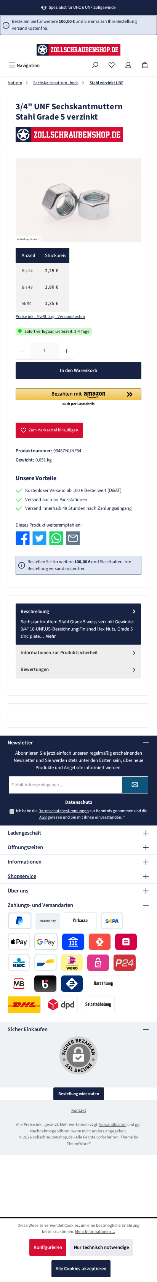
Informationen (25, 862)
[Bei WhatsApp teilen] (56, 538)
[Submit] (135, 784)
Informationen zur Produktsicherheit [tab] (59, 652)
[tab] (78, 624)
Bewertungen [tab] (35, 669)
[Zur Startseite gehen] (78, 50)
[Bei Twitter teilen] (39, 538)
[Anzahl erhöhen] (66, 351)
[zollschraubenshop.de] (78, 134)
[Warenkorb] (144, 65)
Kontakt (78, 1110)
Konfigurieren (48, 1247)
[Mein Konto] (128, 65)
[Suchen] (95, 65)
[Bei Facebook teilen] (22, 538)
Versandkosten (113, 1124)
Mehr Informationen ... (95, 1231)
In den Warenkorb (78, 370)
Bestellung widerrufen (78, 1094)
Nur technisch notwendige (101, 1247)
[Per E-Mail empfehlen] (73, 538)
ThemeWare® (79, 1143)
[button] (78, 397)
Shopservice (22, 876)
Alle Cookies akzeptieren (81, 1268)
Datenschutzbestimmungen (63, 811)
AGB (43, 817)
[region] (78, 200)
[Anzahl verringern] (23, 351)
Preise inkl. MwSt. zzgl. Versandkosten (50, 316)
